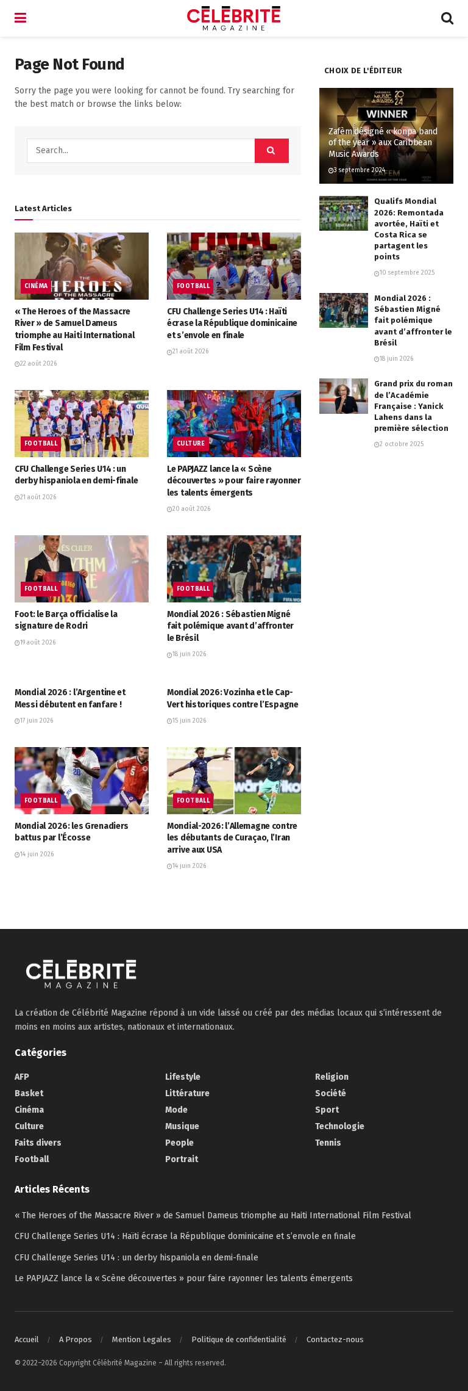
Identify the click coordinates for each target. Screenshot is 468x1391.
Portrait (181, 1159)
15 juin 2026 (189, 720)
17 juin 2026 (36, 720)
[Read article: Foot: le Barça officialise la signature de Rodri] (82, 568)
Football (193, 286)
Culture (191, 443)
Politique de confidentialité (238, 1339)
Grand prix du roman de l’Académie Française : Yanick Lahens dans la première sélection (413, 406)
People (179, 1143)
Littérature (187, 1093)
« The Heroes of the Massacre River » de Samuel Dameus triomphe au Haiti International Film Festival (213, 1215)
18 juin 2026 (189, 654)
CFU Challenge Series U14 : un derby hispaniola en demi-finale (136, 1257)
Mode (176, 1110)
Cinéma (36, 286)
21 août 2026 (190, 351)
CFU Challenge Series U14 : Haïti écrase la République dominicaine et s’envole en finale (232, 323)
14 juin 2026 (37, 854)
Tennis (328, 1143)
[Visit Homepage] (234, 18)
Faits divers (38, 1143)
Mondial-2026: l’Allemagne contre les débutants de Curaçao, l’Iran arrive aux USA (232, 838)
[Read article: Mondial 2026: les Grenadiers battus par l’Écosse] (82, 780)
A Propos (75, 1339)
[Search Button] (447, 18)
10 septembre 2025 (407, 272)
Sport (327, 1110)
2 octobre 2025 (402, 444)
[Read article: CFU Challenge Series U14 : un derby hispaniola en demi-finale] (82, 423)
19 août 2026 (37, 642)
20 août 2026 (191, 509)
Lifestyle (182, 1077)
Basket (29, 1093)
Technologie (339, 1126)
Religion (332, 1077)
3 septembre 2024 (359, 170)
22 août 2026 (38, 363)
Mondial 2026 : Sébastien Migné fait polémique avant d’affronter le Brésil (230, 626)
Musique (182, 1126)
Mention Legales (141, 1339)
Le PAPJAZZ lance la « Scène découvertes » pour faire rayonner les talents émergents (234, 481)
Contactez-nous (335, 1339)
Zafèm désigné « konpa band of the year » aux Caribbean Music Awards (383, 142)
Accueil (27, 1339)
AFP (22, 1077)
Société (330, 1093)
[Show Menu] (20, 18)
